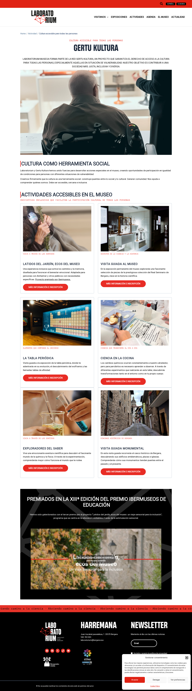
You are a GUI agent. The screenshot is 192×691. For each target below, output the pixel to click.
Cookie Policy (155, 686)
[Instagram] (47, 651)
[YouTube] (68, 651)
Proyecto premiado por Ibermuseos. (53, 279)
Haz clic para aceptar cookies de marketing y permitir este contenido (96, 559)
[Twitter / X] (58, 651)
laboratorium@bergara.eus (92, 640)
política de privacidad (158, 653)
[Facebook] (52, 651)
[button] (186, 657)
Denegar (156, 680)
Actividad (32, 33)
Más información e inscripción (45, 287)
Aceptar (134, 680)
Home (23, 33)
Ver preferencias (178, 680)
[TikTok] (63, 651)
